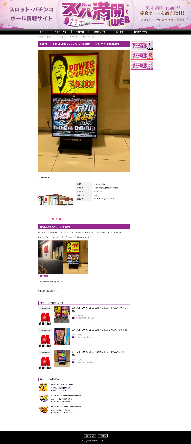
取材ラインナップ (142, 31)
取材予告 (80, 31)
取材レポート (100, 31)
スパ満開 (41, 37)
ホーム (42, 31)
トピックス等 (60, 31)
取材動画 (120, 31)
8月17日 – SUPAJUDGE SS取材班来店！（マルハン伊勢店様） (99, 309)
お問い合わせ (90, 436)
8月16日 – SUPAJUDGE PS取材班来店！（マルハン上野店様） (99, 353)
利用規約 (103, 436)
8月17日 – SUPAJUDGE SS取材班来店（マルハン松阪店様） (100, 329)
